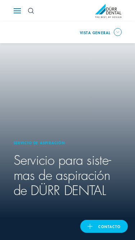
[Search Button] (30, 10)
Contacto (109, 226)
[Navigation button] (17, 11)
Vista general (95, 32)
